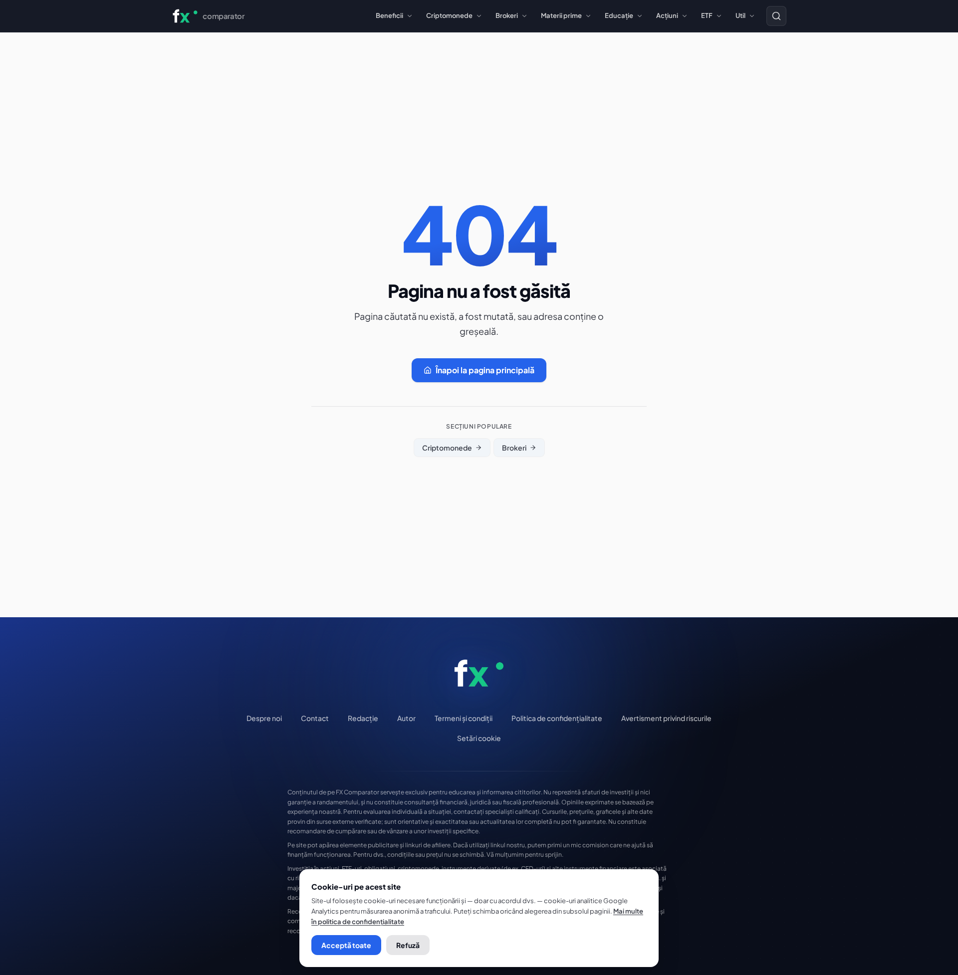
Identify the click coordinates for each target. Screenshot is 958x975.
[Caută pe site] (776, 16)
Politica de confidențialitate (556, 718)
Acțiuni (667, 15)
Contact (315, 718)
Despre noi (264, 718)
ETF (707, 15)
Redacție (363, 718)
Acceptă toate (346, 945)
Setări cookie (479, 737)
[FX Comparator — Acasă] (479, 673)
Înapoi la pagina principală (485, 370)
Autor (406, 718)
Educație (619, 15)
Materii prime (561, 15)
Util (740, 15)
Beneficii (389, 15)
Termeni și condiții (463, 718)
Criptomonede (449, 15)
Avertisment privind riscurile (666, 718)
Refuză (408, 945)
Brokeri (506, 15)
